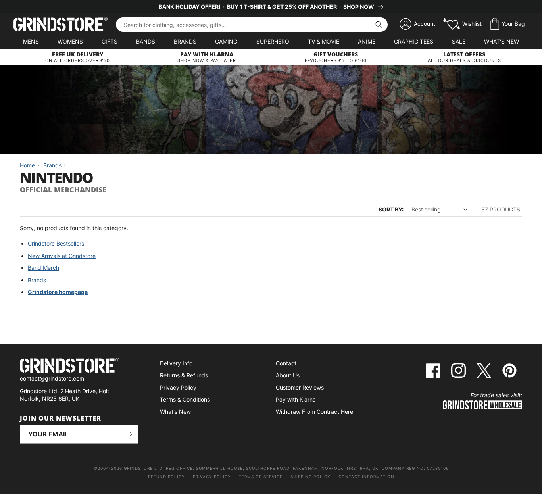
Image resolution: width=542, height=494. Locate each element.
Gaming (226, 41)
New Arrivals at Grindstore (62, 255)
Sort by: (391, 209)
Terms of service (261, 476)
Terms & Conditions (185, 399)
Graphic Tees (413, 41)
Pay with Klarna (296, 399)
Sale (458, 41)
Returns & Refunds (184, 375)
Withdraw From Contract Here (314, 411)
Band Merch (43, 267)
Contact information (366, 476)
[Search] (379, 24)
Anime (366, 41)
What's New (501, 41)
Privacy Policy (178, 387)
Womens (70, 41)
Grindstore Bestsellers (56, 243)
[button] (508, 24)
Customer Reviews (300, 387)
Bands (145, 41)
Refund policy (166, 476)
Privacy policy (212, 476)
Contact (286, 363)
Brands (185, 41)
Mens (31, 41)
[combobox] (252, 24)
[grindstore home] (79, 366)
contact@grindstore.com (52, 378)
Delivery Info (176, 363)
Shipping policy (310, 476)
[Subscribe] (129, 434)
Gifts (109, 41)
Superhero (272, 41)
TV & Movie (323, 41)
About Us (288, 375)
